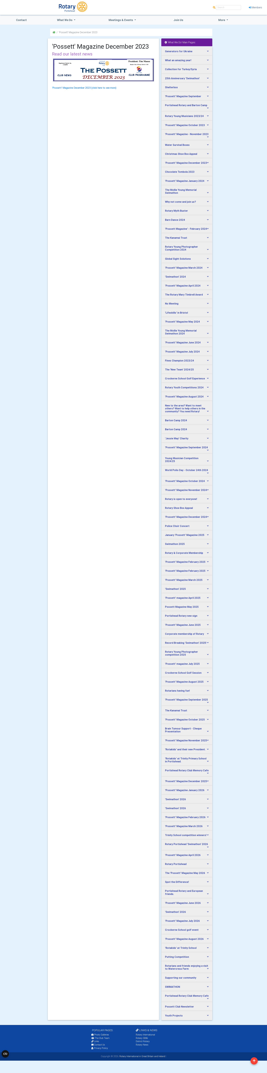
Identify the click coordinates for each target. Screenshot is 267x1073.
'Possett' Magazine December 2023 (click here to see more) (84, 87)
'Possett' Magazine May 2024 (182, 321)
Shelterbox (171, 87)
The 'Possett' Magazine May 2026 (185, 872)
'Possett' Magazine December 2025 (186, 781)
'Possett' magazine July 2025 (182, 663)
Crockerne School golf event (182, 929)
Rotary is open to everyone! (181, 499)
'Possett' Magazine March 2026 (184, 826)
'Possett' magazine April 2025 (182, 597)
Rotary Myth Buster (176, 210)
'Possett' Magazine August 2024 (184, 396)
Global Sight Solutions (178, 258)
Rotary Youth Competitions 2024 (184, 387)
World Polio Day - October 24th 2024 (186, 470)
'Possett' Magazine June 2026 (183, 902)
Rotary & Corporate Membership (184, 552)
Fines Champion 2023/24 (179, 360)
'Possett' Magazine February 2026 (185, 817)
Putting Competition (177, 956)
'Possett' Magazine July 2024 (182, 351)
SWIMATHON (172, 986)
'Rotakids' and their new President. (185, 749)
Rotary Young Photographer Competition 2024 (181, 248)
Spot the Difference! (177, 881)
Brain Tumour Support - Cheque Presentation (183, 730)
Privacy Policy (101, 1048)
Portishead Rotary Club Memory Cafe (187, 770)
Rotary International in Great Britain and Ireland (142, 1056)
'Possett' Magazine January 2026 (184, 790)
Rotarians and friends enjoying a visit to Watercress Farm (186, 967)
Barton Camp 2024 (176, 420)
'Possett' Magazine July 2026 (182, 920)
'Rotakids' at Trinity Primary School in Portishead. (185, 760)
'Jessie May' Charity (176, 438)
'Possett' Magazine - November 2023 (186, 134)
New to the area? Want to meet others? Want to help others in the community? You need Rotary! (185, 408)
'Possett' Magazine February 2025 (185, 561)
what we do (65, 20)
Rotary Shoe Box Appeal (179, 507)
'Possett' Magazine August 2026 (184, 938)
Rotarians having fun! (177, 690)
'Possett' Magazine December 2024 (186, 516)
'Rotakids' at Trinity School (181, 947)
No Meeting (171, 303)
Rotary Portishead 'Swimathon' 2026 (186, 844)
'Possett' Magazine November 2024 (186, 490)
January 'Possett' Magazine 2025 (184, 534)
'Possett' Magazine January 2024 (184, 180)
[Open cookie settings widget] (5, 1054)
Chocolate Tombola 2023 (179, 171)
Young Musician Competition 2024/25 (181, 460)
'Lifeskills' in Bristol (176, 312)
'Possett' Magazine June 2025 (183, 624)
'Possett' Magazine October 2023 (185, 125)
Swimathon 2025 (175, 543)
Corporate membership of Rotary (184, 633)
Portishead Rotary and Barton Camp (186, 105)
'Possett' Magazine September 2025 (186, 699)
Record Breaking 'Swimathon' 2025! (185, 642)
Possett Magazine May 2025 (182, 606)
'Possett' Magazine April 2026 (183, 855)
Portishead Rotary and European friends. (184, 892)
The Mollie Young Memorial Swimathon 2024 (181, 332)
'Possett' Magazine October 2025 (185, 719)
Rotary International (145, 1034)
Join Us (178, 20)
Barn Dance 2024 (175, 219)
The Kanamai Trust (176, 237)
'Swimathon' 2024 (175, 276)
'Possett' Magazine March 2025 (183, 579)
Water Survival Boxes (177, 144)
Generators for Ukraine (178, 51)
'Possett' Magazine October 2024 (185, 481)
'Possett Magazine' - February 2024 (186, 228)
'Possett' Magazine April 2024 (182, 285)
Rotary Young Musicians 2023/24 (184, 116)
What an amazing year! (178, 60)
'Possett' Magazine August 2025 (184, 681)
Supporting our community (180, 977)
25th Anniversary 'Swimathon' (182, 78)
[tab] (186, 51)
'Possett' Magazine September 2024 (186, 447)
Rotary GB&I (142, 1038)
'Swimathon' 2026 (175, 799)
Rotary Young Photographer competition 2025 (181, 653)
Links (96, 1041)
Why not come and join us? (180, 201)
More (222, 20)
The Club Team (102, 1038)
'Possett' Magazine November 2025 (186, 740)
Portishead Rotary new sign (181, 615)
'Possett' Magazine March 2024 (183, 267)
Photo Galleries (101, 1034)
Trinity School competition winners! (185, 835)
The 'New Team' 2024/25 (179, 369)
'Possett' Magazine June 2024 (183, 342)
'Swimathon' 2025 (175, 588)
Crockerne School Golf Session (183, 672)
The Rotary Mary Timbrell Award (184, 294)
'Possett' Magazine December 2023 (186, 162)
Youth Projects (174, 1015)
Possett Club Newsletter (179, 1006)
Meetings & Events (121, 20)
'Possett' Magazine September (183, 96)
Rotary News (142, 1044)
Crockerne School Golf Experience (185, 378)
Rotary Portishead (175, 864)
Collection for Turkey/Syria (181, 69)
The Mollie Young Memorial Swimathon (181, 191)
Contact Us (99, 1044)
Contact (21, 20)
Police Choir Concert (177, 526)
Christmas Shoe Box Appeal (181, 153)
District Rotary (143, 1041)
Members (257, 7)
